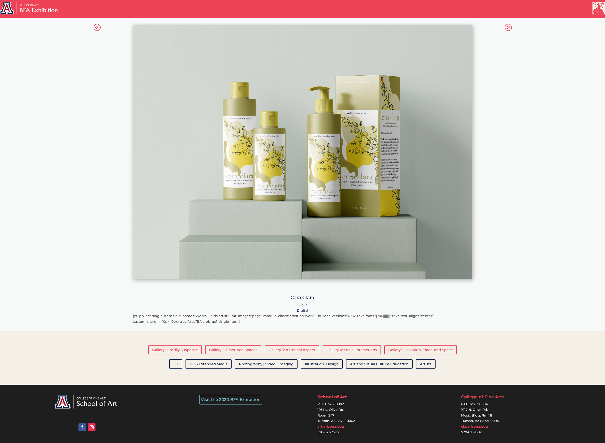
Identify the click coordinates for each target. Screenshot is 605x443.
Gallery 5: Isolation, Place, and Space (420, 350)
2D (175, 364)
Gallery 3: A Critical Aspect (292, 350)
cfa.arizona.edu (474, 426)
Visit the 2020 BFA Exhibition (231, 399)
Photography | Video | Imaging (266, 364)
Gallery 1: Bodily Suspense (175, 350)
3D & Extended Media (209, 364)
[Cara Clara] (302, 277)
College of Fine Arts (483, 397)
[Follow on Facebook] (82, 427)
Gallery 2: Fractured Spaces (233, 350)
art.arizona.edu (330, 426)
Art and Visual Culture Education (379, 364)
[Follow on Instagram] (91, 427)
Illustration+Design (322, 364)
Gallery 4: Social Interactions (352, 350)
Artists (426, 364)
